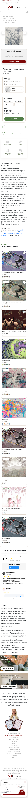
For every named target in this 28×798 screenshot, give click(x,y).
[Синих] (5, 483)
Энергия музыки (6, 419)
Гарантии (14, 755)
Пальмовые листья (6, 233)
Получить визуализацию (11, 132)
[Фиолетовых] (9, 276)
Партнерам (14, 745)
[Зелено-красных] (5, 394)
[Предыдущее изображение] (3, 32)
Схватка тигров (6, 390)
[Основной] (2, 276)
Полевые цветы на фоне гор (9, 479)
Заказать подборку (8, 668)
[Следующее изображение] (24, 32)
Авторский (20, 230)
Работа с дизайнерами (14, 753)
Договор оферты (14, 747)
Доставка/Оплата (14, 737)
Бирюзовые (4, 235)
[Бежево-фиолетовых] (5, 364)
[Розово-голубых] (9, 424)
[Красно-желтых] (5, 424)
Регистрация (21, 0)
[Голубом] (5, 513)
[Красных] (7, 394)
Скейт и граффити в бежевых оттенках (12, 302)
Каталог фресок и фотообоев (14, 735)
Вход (16, 0)
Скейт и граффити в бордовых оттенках (12, 449)
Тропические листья (17, 233)
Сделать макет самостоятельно (9, 127)
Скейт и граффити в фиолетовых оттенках (13, 272)
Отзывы (14, 757)
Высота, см (17, 101)
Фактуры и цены (14, 739)
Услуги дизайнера (14, 749)
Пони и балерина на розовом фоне (11, 508)
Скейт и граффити (6, 538)
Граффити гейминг (6, 360)
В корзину (14, 118)
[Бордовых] (5, 276)
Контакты (14, 741)
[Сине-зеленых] (9, 364)
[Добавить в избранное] (24, 252)
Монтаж (14, 743)
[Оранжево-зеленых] (7, 424)
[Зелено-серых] (9, 394)
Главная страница (14, 733)
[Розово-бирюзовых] (7, 364)
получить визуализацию (9, 686)
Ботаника (22, 232)
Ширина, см (7, 101)
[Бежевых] (7, 276)
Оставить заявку (14, 61)
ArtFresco (14, 598)
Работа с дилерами (14, 751)
